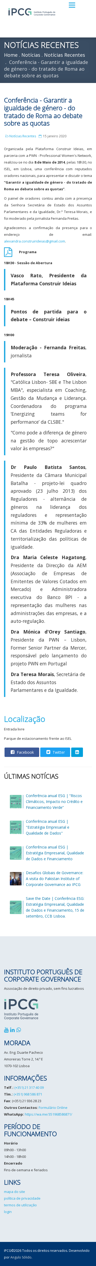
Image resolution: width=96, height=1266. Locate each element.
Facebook (25, 752)
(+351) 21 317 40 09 (29, 1087)
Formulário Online (53, 1107)
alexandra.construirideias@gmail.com (34, 241)
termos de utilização (20, 1205)
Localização (24, 718)
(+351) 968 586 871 (28, 1094)
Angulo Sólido (20, 1257)
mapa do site (14, 1191)
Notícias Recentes (22, 136)
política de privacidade (22, 1198)
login (8, 1211)
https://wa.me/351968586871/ (48, 1114)
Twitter (58, 752)
